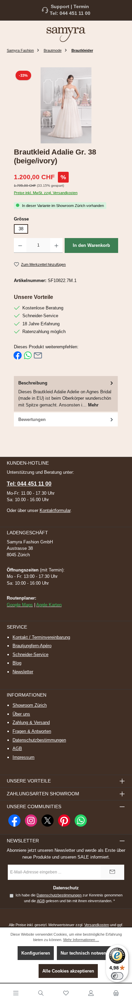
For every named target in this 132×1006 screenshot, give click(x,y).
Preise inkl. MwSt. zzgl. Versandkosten (46, 193)
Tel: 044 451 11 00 (70, 13)
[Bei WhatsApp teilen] (28, 355)
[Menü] (16, 993)
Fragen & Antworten (32, 731)
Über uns (21, 714)
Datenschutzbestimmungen (39, 740)
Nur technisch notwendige (88, 953)
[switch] (117, 976)
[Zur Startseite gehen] (66, 34)
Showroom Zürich (30, 705)
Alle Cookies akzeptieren (68, 971)
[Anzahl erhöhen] (56, 245)
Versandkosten (96, 925)
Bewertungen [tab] (32, 419)
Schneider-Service (30, 654)
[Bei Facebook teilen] (18, 355)
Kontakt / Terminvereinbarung (41, 637)
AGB (17, 748)
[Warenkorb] (116, 993)
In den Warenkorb (91, 245)
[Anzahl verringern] (20, 245)
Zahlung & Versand (31, 722)
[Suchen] (41, 993)
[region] (66, 105)
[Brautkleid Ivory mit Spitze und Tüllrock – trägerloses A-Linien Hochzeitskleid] (66, 105)
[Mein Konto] (91, 993)
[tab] (66, 394)
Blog (17, 662)
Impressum (24, 757)
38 (21, 228)
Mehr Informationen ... (81, 940)
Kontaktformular (55, 510)
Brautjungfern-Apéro (32, 645)
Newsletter (23, 671)
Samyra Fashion (20, 50)
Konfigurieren (35, 953)
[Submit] (112, 872)
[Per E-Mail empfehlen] (38, 355)
